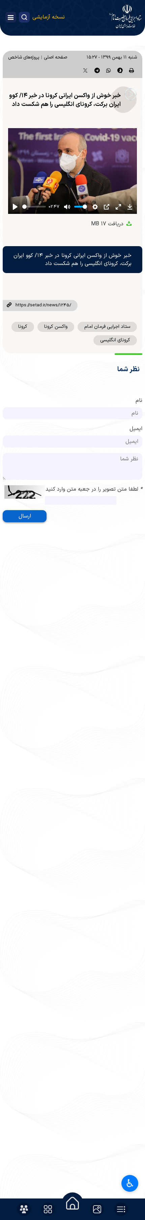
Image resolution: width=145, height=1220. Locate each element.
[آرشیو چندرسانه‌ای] (97, 1209)
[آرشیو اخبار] (121, 1209)
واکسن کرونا (55, 326)
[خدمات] (48, 1209)
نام (139, 400)
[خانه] (72, 1203)
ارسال (25, 516)
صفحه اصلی (55, 57)
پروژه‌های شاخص (23, 57)
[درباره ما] (24, 1209)
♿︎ (130, 1183)
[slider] (34, 206)
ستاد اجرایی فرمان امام (107, 326)
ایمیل (135, 429)
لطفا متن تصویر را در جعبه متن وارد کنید (94, 489)
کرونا (22, 326)
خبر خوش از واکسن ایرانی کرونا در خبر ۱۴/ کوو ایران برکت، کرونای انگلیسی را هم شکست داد (65, 100)
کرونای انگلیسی (115, 340)
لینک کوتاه (9, 305)
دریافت (108, 224)
